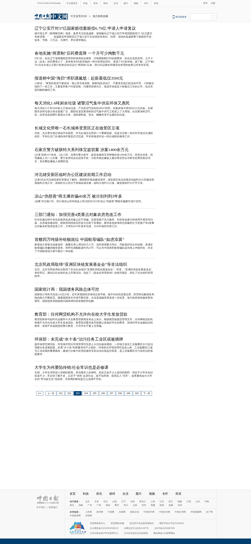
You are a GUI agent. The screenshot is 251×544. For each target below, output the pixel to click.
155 (94, 393)
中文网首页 (72, 3)
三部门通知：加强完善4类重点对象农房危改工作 (78, 214)
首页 (73, 493)
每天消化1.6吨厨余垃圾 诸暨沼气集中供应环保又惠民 (82, 103)
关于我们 (40, 507)
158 (120, 393)
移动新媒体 (181, 17)
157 (111, 393)
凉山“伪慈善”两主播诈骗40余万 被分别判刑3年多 (78, 196)
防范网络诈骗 (117, 523)
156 (103, 393)
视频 (136, 3)
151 (61, 393)
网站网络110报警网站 (164, 533)
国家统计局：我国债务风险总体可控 (67, 289)
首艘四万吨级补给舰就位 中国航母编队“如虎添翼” (79, 239)
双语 (156, 3)
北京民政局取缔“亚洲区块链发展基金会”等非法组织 (81, 264)
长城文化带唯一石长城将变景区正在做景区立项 (77, 128)
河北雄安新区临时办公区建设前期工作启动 (73, 174)
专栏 (146, 3)
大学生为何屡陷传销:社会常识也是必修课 (71, 367)
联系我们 (53, 507)
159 (128, 393)
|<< (39, 393)
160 (137, 393)
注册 (213, 3)
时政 (85, 3)
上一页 (51, 393)
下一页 (146, 393)
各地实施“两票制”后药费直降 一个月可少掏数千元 (79, 53)
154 (86, 393)
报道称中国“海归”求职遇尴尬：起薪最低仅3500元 (79, 78)
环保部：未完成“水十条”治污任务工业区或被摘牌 (79, 339)
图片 (126, 3)
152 (69, 393)
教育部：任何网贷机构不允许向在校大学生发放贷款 (81, 314)
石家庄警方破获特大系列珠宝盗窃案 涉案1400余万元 (82, 149)
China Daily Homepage (49, 3)
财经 (105, 3)
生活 (116, 3)
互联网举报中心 (97, 523)
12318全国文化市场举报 (136, 533)
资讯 (95, 3)
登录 (205, 3)
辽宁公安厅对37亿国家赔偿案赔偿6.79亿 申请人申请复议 (85, 28)
